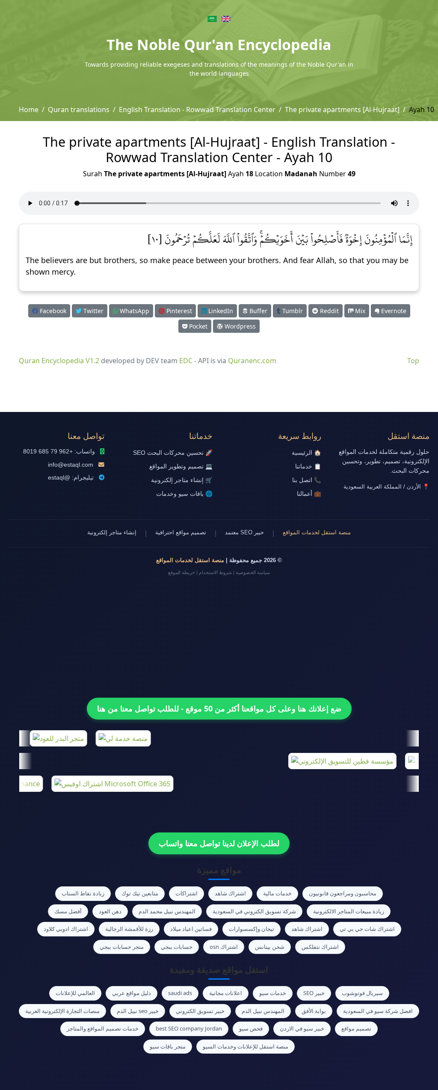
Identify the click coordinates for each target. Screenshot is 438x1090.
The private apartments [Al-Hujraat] (342, 109)
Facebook (52, 311)
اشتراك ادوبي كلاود (66, 929)
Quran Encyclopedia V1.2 (59, 360)
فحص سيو (251, 1028)
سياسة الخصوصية (253, 572)
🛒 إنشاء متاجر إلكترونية (182, 480)
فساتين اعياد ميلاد (191, 929)
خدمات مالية (277, 893)
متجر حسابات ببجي (122, 947)
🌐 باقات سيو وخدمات (184, 494)
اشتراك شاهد (230, 893)
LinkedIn (220, 311)
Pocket (197, 326)
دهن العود (110, 911)
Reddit (328, 311)
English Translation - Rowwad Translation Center (197, 109)
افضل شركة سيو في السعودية (378, 1011)
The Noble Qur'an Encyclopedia (219, 44)
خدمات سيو (272, 993)
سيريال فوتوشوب (362, 993)
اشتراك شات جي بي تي (367, 929)
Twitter (93, 311)
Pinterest (178, 311)
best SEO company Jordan (189, 1028)
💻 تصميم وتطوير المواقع (181, 466)
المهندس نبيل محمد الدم (167, 911)
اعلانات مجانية (225, 993)
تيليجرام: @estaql (71, 477)
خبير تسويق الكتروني (200, 1011)
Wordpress (239, 326)
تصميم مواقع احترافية (180, 532)
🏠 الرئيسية (306, 453)
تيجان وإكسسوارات (251, 929)
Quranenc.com (252, 360)
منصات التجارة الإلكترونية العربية (62, 1011)
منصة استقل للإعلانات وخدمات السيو (245, 1046)
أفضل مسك (68, 911)
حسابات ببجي (176, 947)
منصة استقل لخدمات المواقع (317, 532)
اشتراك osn (224, 947)
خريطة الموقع (181, 572)
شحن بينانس (269, 947)
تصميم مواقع (356, 1028)
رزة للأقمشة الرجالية (129, 929)
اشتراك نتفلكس (320, 947)
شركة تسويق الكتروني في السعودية (254, 911)
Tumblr (292, 311)
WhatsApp (133, 311)
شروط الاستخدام (215, 572)
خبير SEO (314, 993)
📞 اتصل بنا (306, 480)
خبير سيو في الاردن (302, 1028)
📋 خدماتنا (308, 466)
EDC (185, 360)
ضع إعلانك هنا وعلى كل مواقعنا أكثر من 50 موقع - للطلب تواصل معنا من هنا (219, 708)
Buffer (257, 311)
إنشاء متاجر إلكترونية (111, 532)
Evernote (392, 311)
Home (28, 109)
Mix (359, 311)
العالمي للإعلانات (75, 993)
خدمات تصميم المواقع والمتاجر (103, 1028)
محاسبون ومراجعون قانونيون (342, 893)
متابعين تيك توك (139, 893)
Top (413, 360)
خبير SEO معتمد (244, 532)
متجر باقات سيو (168, 1046)
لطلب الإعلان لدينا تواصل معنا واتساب (219, 843)
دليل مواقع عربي (131, 993)
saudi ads (180, 993)
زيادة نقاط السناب (83, 893)
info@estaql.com (70, 465)
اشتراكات (186, 893)
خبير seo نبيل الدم (138, 1011)
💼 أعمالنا (309, 494)
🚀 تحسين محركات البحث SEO (173, 453)
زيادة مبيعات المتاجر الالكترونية (348, 911)
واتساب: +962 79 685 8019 (59, 451)
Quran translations (79, 109)
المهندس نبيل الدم (263, 1011)
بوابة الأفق (314, 1011)
